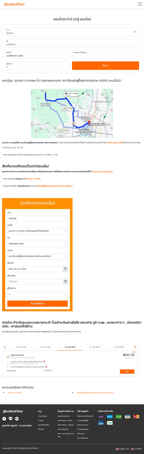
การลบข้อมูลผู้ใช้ (82, 420)
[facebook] (4, 418)
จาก (7, 30)
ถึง (7, 41)
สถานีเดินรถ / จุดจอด (65, 420)
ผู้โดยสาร (9, 64)
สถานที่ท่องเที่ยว (43, 425)
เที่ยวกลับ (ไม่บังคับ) (80, 52)
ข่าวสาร (40, 420)
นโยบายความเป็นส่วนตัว (85, 416)
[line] (10, 418)
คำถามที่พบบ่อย (82, 438)
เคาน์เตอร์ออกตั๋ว (83, 429)
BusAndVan (33, 448)
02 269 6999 (25, 425)
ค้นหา (106, 66)
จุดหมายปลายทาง (64, 416)
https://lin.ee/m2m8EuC (103, 171)
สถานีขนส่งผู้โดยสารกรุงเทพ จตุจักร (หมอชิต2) (95, 392)
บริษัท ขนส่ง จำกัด (114, 142)
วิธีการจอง (81, 433)
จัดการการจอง (82, 425)
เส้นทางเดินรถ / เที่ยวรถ (66, 425)
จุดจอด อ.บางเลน (15, 392)
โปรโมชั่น (41, 429)
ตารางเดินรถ (42, 416)
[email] (17, 418)
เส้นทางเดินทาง (63, 429)
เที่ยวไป (8, 52)
